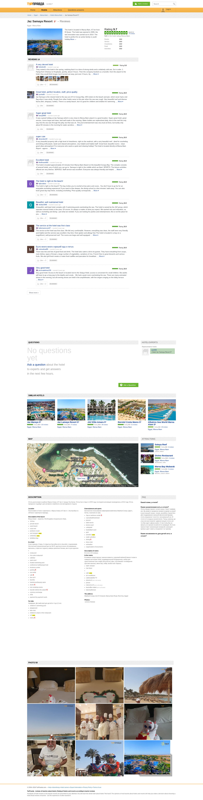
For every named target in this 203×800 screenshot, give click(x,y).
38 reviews (105, 424)
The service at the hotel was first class (53, 226)
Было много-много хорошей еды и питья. (55, 247)
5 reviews (171, 469)
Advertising (55, 787)
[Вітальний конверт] (66, 78)
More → (73, 39)
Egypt (29, 26)
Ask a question (36, 364)
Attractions (57, 10)
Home (32, 10)
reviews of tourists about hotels (45, 791)
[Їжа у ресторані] (54, 78)
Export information (76, 787)
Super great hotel (43, 113)
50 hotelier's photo (54, 53)
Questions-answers (76, 10)
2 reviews (171, 458)
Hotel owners (65, 787)
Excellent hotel (42, 160)
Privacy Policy (87, 787)
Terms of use (97, 787)
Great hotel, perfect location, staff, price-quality (56, 92)
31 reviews (134, 424)
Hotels (44, 10)
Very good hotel (43, 268)
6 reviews (171, 447)
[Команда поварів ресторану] (38, 78)
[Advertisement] (70, 313)
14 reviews (132, 33)
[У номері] (62, 78)
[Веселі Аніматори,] (58, 78)
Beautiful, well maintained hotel (49, 202)
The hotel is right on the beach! (49, 181)
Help (49, 787)
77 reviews (74, 424)
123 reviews (44, 424)
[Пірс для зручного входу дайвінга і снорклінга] (50, 78)
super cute (40, 136)
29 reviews (164, 427)
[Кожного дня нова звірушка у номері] (42, 78)
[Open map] (82, 486)
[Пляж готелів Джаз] (46, 78)
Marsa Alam (37, 26)
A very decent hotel (44, 64)
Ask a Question (129, 385)
